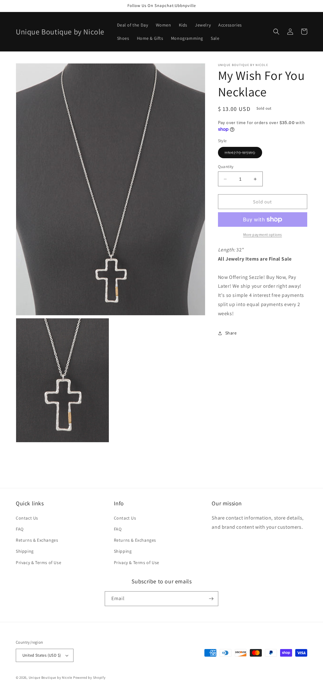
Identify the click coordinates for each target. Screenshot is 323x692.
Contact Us (27, 518)
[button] (276, 32)
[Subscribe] (211, 598)
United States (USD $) (41, 655)
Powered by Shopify (89, 677)
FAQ (20, 529)
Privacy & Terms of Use (38, 562)
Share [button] (231, 333)
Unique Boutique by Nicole (51, 677)
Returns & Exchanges (37, 540)
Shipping (25, 551)
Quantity (226, 166)
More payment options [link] (262, 234)
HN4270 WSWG (243, 153)
